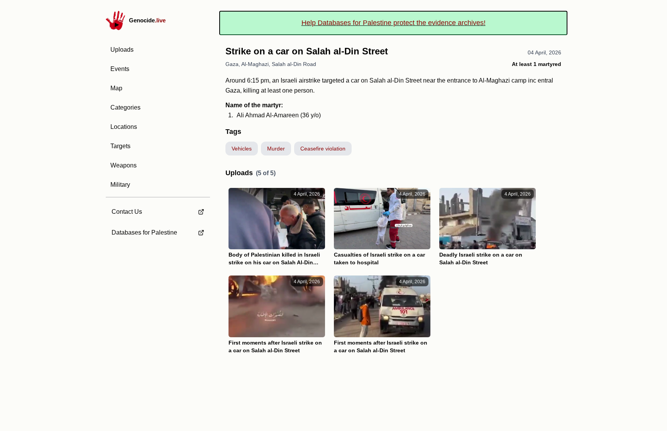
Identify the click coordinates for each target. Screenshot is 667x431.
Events (119, 69)
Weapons (123, 165)
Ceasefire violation (322, 148)
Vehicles (242, 148)
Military (120, 184)
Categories (125, 107)
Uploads (122, 49)
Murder (276, 148)
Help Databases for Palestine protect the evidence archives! (393, 23)
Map (116, 88)
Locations (123, 126)
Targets (120, 146)
